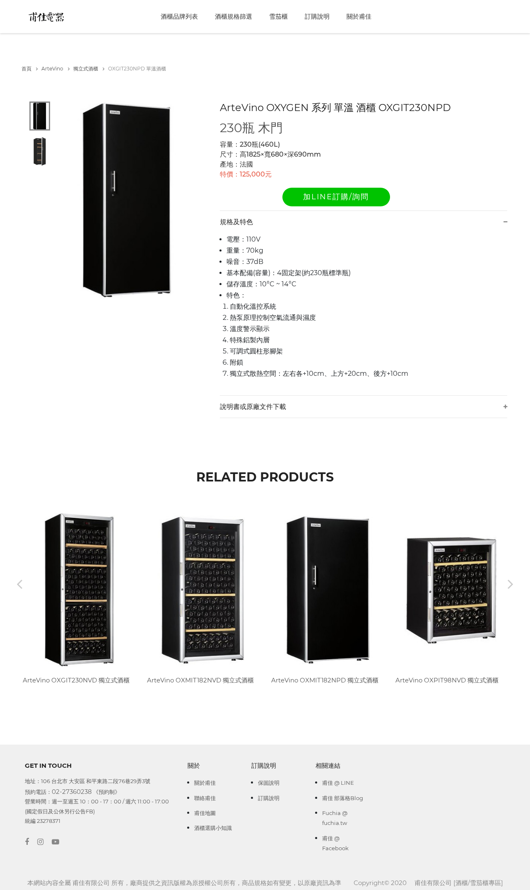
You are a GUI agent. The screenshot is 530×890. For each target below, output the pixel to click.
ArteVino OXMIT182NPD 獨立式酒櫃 (324, 680)
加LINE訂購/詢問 (336, 196)
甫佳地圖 (205, 813)
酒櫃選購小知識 (213, 828)
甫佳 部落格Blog (342, 798)
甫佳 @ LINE (338, 782)
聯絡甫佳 (205, 798)
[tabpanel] (127, 200)
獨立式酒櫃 (86, 68)
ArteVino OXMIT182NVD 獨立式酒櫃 (200, 680)
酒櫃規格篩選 (233, 16)
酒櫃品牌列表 (179, 16)
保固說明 (268, 782)
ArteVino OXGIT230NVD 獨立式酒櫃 (76, 680)
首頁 (27, 68)
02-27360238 (72, 792)
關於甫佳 (359, 16)
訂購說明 (317, 16)
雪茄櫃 (278, 16)
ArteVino (53, 68)
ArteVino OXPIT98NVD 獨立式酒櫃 (447, 680)
